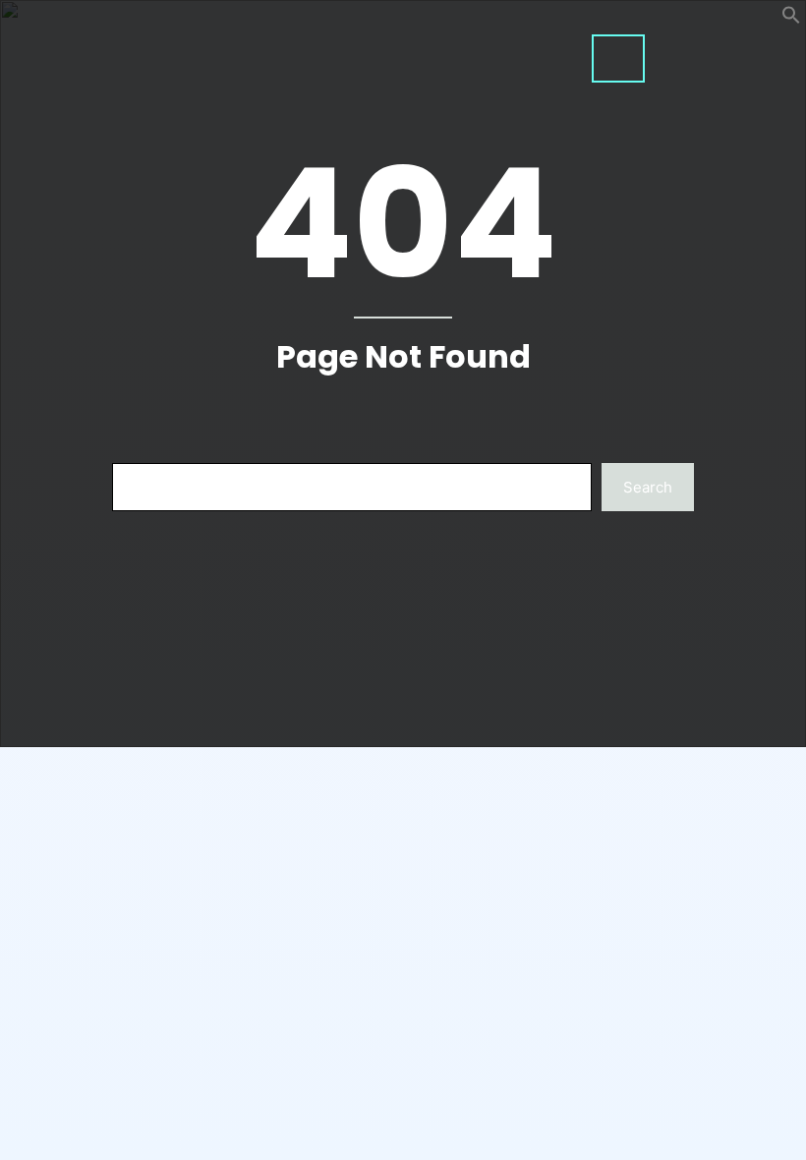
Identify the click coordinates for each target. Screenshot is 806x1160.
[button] (791, 19)
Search (647, 487)
